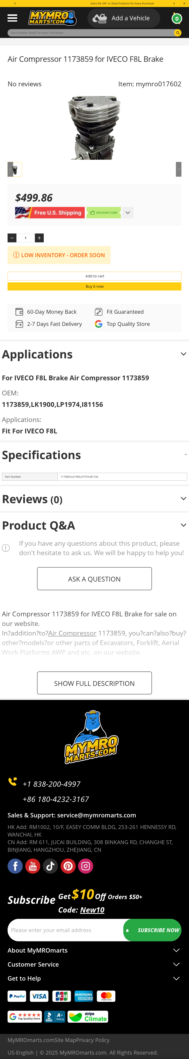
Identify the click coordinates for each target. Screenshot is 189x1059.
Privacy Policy (93, 1040)
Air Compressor (72, 633)
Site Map (65, 1040)
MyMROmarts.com (31, 1040)
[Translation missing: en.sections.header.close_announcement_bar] (184, 3)
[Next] (174, 3)
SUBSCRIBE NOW (158, 930)
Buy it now (95, 286)
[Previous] (15, 3)
